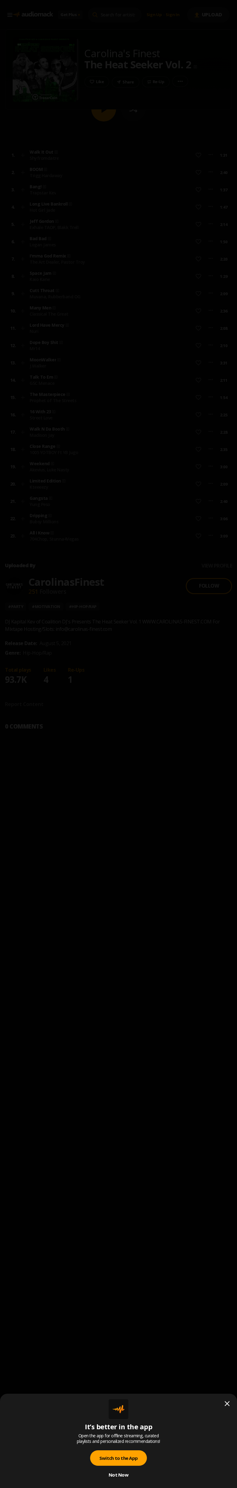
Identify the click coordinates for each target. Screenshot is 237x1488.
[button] (118, 744)
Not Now (118, 1475)
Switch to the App (118, 1458)
